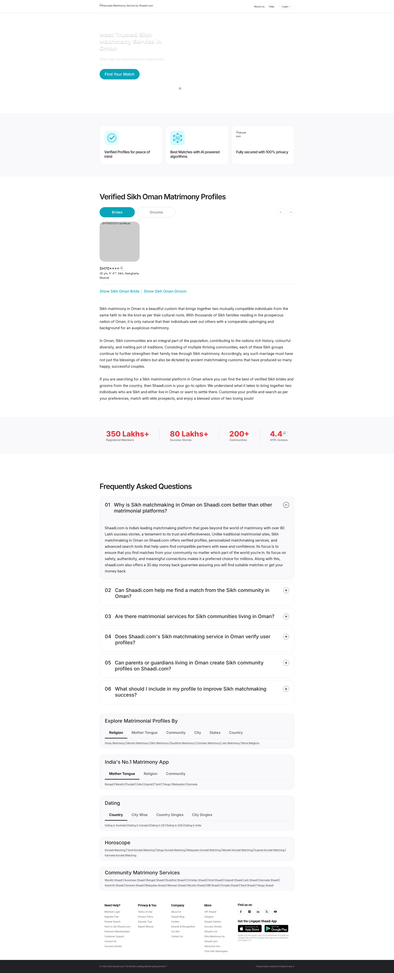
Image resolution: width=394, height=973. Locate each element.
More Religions (250, 743)
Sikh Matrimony (160, 743)
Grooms (156, 212)
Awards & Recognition (183, 926)
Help (271, 6)
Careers (175, 921)
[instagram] (249, 912)
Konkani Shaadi (135, 885)
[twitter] (267, 912)
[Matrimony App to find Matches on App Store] (250, 928)
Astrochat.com (212, 946)
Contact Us (110, 941)
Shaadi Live (210, 931)
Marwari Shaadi (177, 885)
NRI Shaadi (213, 885)
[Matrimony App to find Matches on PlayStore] (276, 928)
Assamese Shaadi (134, 880)
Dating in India (192, 825)
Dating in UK (157, 825)
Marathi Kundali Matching (238, 850)
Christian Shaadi (196, 880)
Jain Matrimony (231, 743)
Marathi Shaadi (113, 880)
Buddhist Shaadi (175, 880)
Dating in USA (174, 825)
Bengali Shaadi (155, 880)
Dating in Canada (138, 825)
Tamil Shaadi (247, 885)
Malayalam (178, 784)
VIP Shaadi (210, 911)
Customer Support (114, 936)
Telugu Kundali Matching (170, 850)
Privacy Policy (145, 916)
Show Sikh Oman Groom (165, 291)
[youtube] (275, 912)
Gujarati (148, 784)
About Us (176, 911)
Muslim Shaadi (196, 885)
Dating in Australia (115, 825)
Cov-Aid (175, 931)
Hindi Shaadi (215, 880)
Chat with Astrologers (216, 951)
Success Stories (113, 946)
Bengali (109, 784)
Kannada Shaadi (268, 880)
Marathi (119, 784)
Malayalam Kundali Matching (204, 850)
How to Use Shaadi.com (118, 926)
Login (285, 6)
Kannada (192, 784)
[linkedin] (258, 912)
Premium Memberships (117, 931)
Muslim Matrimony (138, 743)
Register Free (112, 916)
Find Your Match (120, 74)
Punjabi (130, 784)
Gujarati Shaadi (233, 880)
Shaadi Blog (177, 916)
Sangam (209, 916)
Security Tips (145, 921)
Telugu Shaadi (265, 885)
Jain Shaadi (250, 880)
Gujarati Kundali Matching (269, 850)
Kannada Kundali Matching (120, 855)
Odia (139, 784)
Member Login (112, 911)
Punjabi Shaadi (230, 885)
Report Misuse (145, 926)
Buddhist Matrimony (183, 743)
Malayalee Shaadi (155, 885)
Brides (117, 212)
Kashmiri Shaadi (114, 885)
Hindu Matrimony (115, 743)
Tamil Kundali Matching (140, 850)
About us (259, 6)
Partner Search (113, 921)
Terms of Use (145, 911)
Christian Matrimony (208, 743)
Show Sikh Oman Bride (119, 291)
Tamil (158, 784)
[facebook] (241, 912)
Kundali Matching (115, 850)
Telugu (167, 784)
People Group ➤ (286, 966)
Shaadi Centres (212, 921)
